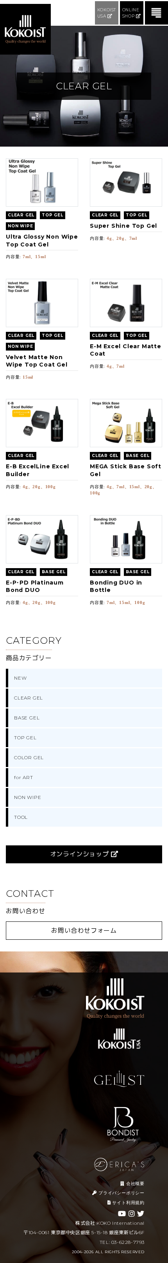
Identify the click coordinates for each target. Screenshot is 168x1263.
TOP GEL (25, 737)
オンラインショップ (80, 854)
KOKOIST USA (106, 13)
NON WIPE (27, 797)
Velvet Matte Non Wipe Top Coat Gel (37, 361)
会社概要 (135, 1183)
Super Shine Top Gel (123, 225)
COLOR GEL (29, 757)
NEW (20, 678)
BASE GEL (26, 718)
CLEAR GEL (28, 698)
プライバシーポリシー (121, 1192)
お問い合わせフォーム (84, 930)
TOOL (21, 817)
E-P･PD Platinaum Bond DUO (35, 586)
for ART (23, 777)
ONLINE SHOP (130, 13)
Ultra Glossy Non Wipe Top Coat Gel (42, 240)
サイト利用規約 (128, 1202)
